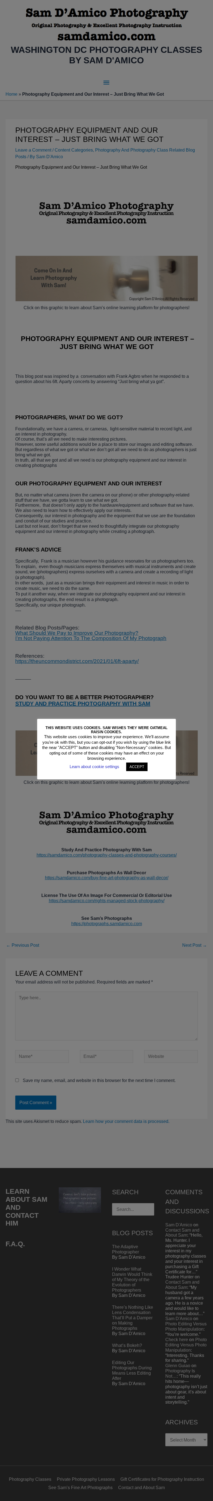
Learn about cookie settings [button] (94, 766)
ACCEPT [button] (137, 767)
